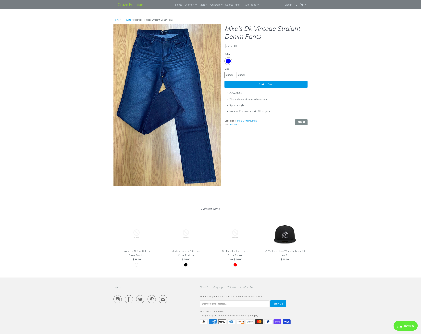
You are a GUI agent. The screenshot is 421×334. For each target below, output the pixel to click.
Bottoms (234, 124)
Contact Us (246, 287)
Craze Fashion (130, 4)
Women (190, 4)
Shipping (217, 287)
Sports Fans (233, 4)
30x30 (229, 75)
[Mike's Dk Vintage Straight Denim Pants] (167, 78)
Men (202, 4)
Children (215, 4)
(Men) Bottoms (244, 120)
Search (204, 287)
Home (178, 4)
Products (126, 19)
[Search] (296, 5)
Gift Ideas (251, 4)
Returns (231, 287)
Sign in (288, 4)
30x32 (241, 75)
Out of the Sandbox (224, 315)
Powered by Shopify (247, 315)
